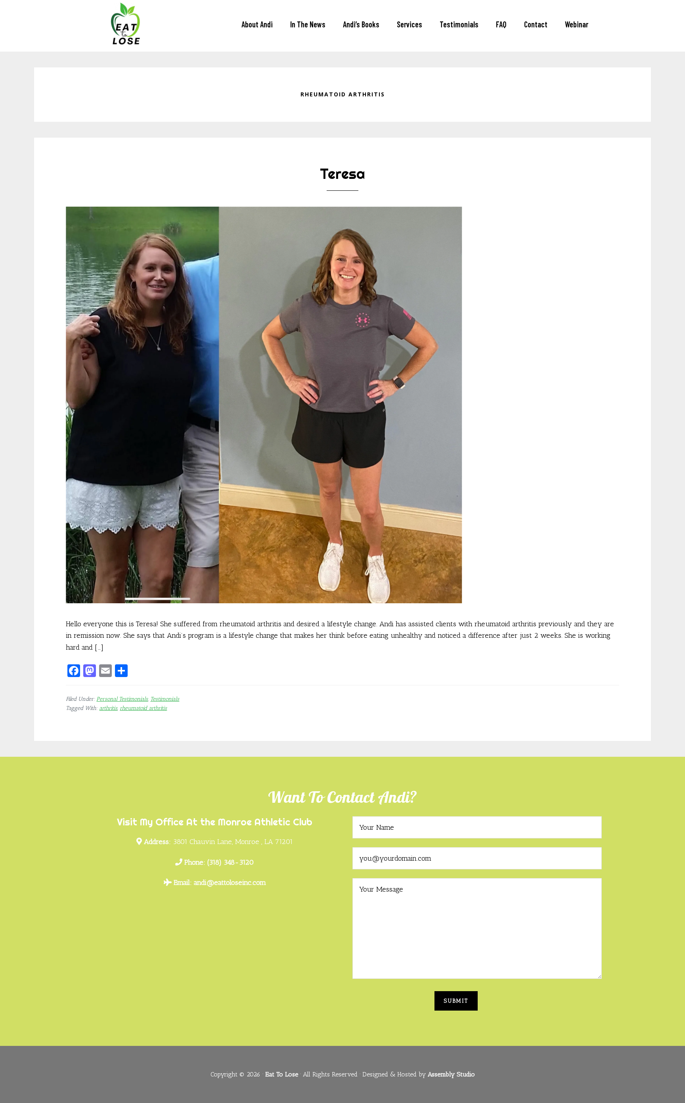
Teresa (342, 173)
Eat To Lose (136, 21)
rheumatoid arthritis (143, 708)
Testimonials (164, 699)
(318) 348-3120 (219, 862)
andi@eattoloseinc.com (220, 882)
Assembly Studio (451, 1074)
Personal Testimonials (122, 699)
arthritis (108, 708)
